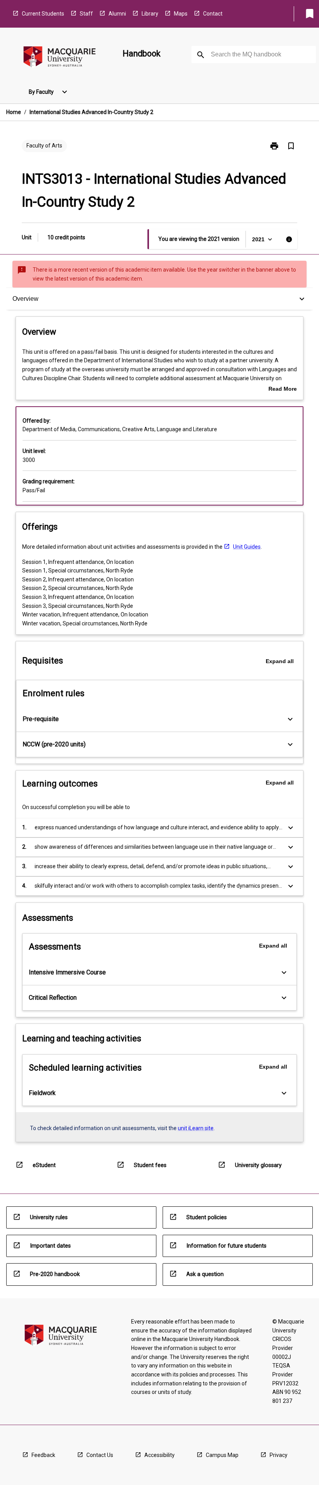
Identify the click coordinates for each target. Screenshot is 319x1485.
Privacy (278, 1455)
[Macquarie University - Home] (59, 58)
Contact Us (99, 1455)
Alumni (117, 14)
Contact (213, 14)
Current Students (43, 14)
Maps (181, 14)
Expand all (280, 661)
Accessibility (159, 1455)
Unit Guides (247, 547)
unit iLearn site (196, 1128)
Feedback (43, 1455)
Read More (282, 389)
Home (13, 112)
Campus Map (222, 1455)
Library (150, 14)
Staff (86, 14)
